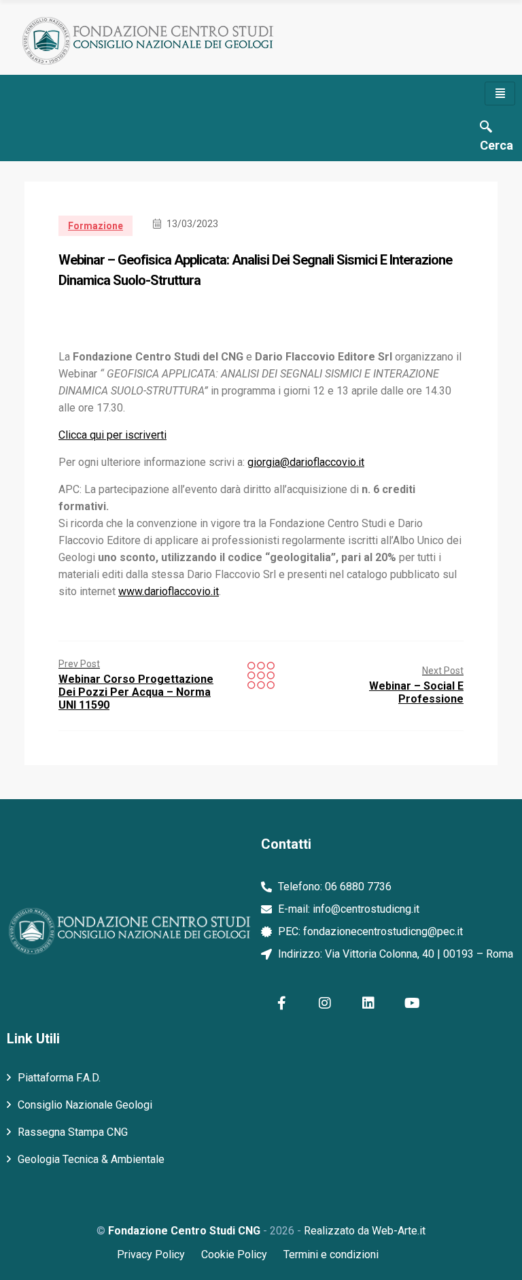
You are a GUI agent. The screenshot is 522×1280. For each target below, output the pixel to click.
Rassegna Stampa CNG (73, 1132)
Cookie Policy (234, 1254)
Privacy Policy (151, 1254)
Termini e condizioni (331, 1254)
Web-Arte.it (398, 1230)
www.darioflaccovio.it (168, 591)
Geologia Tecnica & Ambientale (91, 1159)
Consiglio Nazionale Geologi (85, 1104)
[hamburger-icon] (500, 93)
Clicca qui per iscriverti (112, 434)
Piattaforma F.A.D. (59, 1077)
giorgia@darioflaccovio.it (305, 462)
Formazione (95, 225)
